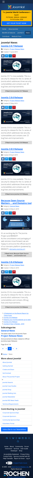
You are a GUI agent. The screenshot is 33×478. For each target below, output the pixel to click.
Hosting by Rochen (16, 477)
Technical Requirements (10, 404)
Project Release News (17, 49)
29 (9, 349)
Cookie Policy (7, 456)
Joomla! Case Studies (9, 386)
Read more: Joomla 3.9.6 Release (17, 143)
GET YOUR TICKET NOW (16, 23)
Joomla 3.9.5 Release (12, 149)
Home (4, 29)
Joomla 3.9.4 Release (12, 262)
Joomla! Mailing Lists (9, 393)
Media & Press (16, 36)
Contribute (5, 36)
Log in (28, 458)
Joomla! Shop (7, 390)
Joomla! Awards (8, 382)
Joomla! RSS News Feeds (11, 400)
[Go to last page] (16, 348)
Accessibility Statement (11, 454)
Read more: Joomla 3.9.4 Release (17, 307)
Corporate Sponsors (9, 416)
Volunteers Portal (8, 423)
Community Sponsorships (11, 420)
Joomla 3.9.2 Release (10, 322)
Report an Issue (19, 458)
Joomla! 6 (21, 33)
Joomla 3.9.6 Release (12, 97)
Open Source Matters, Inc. (20, 467)
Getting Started (8, 366)
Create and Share (8, 369)
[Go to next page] (13, 348)
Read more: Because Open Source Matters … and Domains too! (16, 255)
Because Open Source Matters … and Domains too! (16, 202)
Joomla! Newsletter (9, 397)
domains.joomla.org (17, 249)
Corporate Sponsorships (11, 413)
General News (14, 206)
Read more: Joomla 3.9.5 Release (17, 194)
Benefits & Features (8, 33)
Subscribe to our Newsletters (14, 429)
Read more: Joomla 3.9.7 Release (17, 91)
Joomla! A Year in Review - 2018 (14, 324)
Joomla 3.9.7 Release (12, 45)
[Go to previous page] (6, 348)
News (28, 33)
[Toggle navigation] (3, 2)
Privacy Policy (24, 454)
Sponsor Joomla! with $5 (22, 456)
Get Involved (7, 373)
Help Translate (8, 458)
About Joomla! (13, 29)
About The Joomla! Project (11, 377)
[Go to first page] (3, 348)
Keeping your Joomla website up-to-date (17, 320)
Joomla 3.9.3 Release (10, 318)
